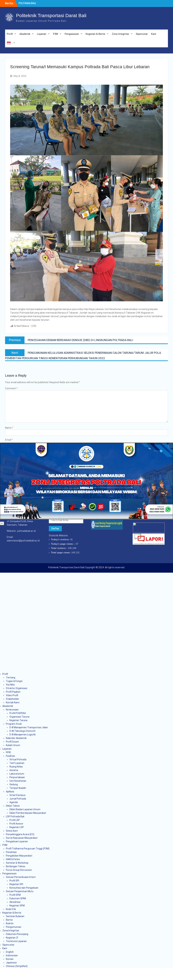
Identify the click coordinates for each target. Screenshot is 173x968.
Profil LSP (14, 820)
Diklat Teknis (13, 805)
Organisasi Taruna (19, 716)
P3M (55, 33)
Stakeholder (12, 699)
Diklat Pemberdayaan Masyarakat (27, 813)
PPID (8, 752)
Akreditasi (14, 902)
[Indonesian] (11, 43)
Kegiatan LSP (16, 827)
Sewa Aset (12, 830)
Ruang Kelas (16, 766)
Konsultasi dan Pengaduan (23, 887)
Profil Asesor (16, 823)
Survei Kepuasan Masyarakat (22, 838)
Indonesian (12, 955)
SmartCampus (17, 795)
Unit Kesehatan (17, 780)
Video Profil (12, 695)
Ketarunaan (12, 709)
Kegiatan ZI (12, 937)
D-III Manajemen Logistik (22, 734)
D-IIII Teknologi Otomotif (22, 731)
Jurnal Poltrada (17, 798)
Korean (10, 959)
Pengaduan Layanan (17, 841)
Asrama (13, 770)
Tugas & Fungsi (14, 681)
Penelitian (11, 852)
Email (9, 439)
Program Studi (14, 723)
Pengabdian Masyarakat (19, 855)
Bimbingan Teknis (15, 866)
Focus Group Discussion (19, 870)
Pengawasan (72, 33)
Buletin (10, 923)
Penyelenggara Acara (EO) (20, 834)
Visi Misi (10, 684)
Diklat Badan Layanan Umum (24, 809)
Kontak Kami (12, 702)
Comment (11, 388)
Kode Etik (11, 909)
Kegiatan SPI (16, 884)
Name (9, 427)
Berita (9, 919)
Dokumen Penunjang (17, 934)
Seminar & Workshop (17, 862)
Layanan (41, 33)
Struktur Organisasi (16, 688)
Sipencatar (142, 33)
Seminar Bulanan (15, 916)
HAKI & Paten (13, 859)
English (10, 952)
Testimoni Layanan (16, 941)
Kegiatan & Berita (95, 33)
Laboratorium (16, 773)
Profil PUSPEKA (17, 713)
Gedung (13, 784)
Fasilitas (10, 756)
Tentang (10, 677)
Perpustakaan (17, 777)
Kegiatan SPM (17, 905)
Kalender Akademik (16, 738)
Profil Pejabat (13, 691)
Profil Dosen (12, 741)
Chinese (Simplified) (17, 966)
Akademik (24, 33)
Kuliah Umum (13, 745)
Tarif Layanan (16, 763)
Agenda (13, 802)
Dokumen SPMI (17, 898)
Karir (153, 33)
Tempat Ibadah (17, 788)
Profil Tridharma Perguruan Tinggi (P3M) (28, 848)
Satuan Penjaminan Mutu (19, 891)
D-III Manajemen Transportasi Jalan (28, 727)
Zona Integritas (120, 33)
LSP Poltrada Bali (15, 816)
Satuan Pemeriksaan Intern (21, 877)
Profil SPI (14, 880)
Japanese (11, 962)
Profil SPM (15, 895)
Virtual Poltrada (17, 759)
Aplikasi (10, 791)
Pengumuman (13, 927)
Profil (10, 33)
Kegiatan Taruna (18, 720)
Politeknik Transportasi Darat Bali (51, 15)
